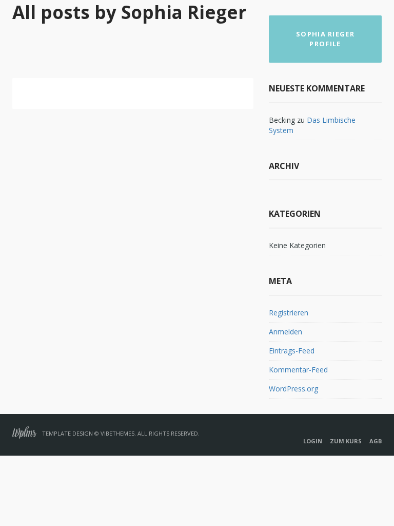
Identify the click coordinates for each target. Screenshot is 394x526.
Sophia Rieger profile (325, 38)
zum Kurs (346, 441)
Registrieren (288, 312)
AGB (375, 441)
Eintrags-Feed (291, 350)
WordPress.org (293, 388)
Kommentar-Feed (298, 369)
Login (312, 441)
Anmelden (285, 331)
